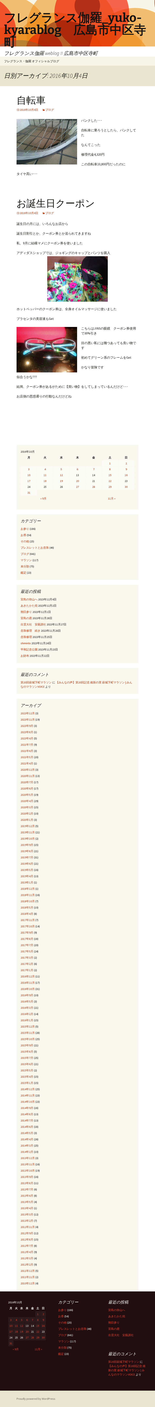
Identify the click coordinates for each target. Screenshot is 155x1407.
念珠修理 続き (30, 630)
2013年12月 (28, 1158)
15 (110, 475)
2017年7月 (27, 945)
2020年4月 (27, 801)
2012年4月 (27, 1252)
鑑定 (23, 572)
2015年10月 (28, 1039)
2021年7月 (27, 744)
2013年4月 (27, 1208)
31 (28, 492)
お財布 (25, 656)
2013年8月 (27, 1183)
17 (28, 481)
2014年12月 (28, 1089)
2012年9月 (27, 1233)
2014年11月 (28, 1095)
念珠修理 (26, 637)
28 (93, 487)
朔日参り (26, 612)
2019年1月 (27, 882)
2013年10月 (28, 1170)
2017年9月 (27, 932)
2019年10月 (28, 838)
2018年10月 (28, 901)
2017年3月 (27, 957)
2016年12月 (28, 976)
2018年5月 (27, 907)
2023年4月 (27, 738)
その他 (25, 541)
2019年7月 (27, 857)
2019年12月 (28, 826)
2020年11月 (28, 776)
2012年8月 (27, 1239)
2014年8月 (27, 1114)
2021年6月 (27, 751)
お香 (23, 535)
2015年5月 (27, 1070)
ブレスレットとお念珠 (35, 547)
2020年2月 (27, 813)
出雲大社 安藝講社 (33, 624)
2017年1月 (27, 970)
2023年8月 (27, 732)
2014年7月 (27, 1120)
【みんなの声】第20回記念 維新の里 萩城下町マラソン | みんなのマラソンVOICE (127, 1370)
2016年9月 (27, 995)
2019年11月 (28, 832)
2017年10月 (28, 926)
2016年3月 (27, 1008)
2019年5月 (27, 870)
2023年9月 (27, 726)
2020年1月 (27, 820)
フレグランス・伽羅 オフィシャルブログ (31, 61)
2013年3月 (27, 1214)
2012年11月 (28, 1227)
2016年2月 (27, 1014)
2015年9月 (27, 1045)
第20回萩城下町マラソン (36, 682)
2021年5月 (27, 757)
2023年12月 (28, 713)
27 (77, 487)
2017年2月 (27, 964)
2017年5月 (27, 951)
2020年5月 (27, 795)
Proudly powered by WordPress (36, 1399)
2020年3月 (27, 807)
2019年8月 (27, 851)
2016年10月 (28, 989)
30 (126, 487)
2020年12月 (28, 769)
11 (45, 475)
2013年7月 (27, 1189)
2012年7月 (27, 1246)
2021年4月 (27, 763)
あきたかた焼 (29, 605)
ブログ (49, 110)
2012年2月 (27, 1264)
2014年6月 (27, 1127)
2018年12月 (28, 889)
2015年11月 (28, 1033)
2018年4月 (27, 914)
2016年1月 (27, 1020)
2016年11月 (28, 982)
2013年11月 (28, 1164)
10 (28, 475)
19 (61, 481)
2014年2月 (27, 1152)
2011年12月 (28, 1271)
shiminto (26, 643)
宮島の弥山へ (29, 599)
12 (61, 475)
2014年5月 (27, 1133)
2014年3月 (27, 1145)
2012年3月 (27, 1258)
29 (110, 487)
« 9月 (43, 498)
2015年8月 (27, 1051)
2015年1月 (27, 1083)
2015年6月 (27, 1064)
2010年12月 (28, 1283)
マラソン (26, 560)
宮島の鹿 (26, 618)
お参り (25, 529)
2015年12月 (28, 1026)
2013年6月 (27, 1195)
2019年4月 (27, 876)
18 (45, 481)
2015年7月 (27, 1058)
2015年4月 (27, 1076)
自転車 (31, 100)
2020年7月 (27, 782)
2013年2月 (27, 1221)
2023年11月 (28, 719)
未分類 (25, 566)
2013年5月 (27, 1202)
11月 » (111, 498)
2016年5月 (27, 1001)
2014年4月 (27, 1139)
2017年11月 (28, 920)
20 (77, 481)
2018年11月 (28, 895)
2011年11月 (28, 1277)
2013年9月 (27, 1177)
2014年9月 (27, 1108)
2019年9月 (27, 845)
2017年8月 (27, 939)
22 (110, 481)
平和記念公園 (29, 649)
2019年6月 (27, 863)
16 (126, 475)
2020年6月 (27, 788)
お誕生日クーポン (56, 203)
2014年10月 (28, 1101)
